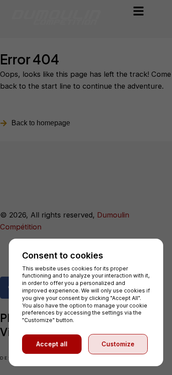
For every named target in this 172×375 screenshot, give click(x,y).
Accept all (51, 344)
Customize (118, 344)
